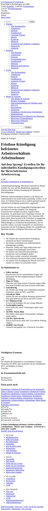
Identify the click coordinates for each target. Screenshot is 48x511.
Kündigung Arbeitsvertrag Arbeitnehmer (26, 112)
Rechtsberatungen (15, 9)
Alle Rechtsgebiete (18, 26)
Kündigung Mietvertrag (15, 470)
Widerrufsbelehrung (13, 502)
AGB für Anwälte (36, 507)
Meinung (14, 64)
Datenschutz (11, 496)
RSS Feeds (10, 461)
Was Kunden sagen (13, 446)
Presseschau (10, 448)
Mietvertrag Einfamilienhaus (22, 118)
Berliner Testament (18, 101)
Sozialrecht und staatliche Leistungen (25, 44)
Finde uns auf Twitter (14, 463)
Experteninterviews (18, 59)
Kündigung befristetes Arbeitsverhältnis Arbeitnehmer (21, 397)
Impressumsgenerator (14, 468)
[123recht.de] (12, 2)
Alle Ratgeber (16, 53)
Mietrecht (14, 42)
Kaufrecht (15, 39)
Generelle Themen (18, 35)
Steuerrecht (15, 46)
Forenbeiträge (28, 6)
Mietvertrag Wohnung (19, 121)
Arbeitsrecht (15, 28)
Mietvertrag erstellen (14, 472)
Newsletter (10, 459)
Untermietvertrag (17, 123)
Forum (8, 70)
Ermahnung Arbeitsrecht (29, 392)
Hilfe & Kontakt (12, 440)
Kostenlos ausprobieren (10, 182)
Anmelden (10, 444)
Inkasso (14, 37)
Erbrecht (14, 31)
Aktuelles (9, 483)
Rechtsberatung (12, 442)
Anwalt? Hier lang (8, 130)
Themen (9, 24)
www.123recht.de (8, 132)
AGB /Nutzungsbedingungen (15, 499)
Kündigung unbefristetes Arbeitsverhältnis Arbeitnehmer (22, 399)
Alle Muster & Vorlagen (20, 99)
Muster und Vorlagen (24, 132)
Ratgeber (10, 6)
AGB (8, 485)
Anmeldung (10, 479)
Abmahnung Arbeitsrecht (11, 389)
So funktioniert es (26, 182)
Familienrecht (16, 33)
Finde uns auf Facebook (15, 466)
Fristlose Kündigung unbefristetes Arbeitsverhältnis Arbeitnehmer (23, 393)
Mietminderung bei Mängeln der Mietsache (27, 116)
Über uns (9, 492)
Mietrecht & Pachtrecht (20, 66)
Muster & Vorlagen (13, 96)
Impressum (15, 110)
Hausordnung (16, 107)
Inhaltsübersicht (12, 437)
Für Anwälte (27, 509)
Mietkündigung (17, 114)
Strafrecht (14, 48)
